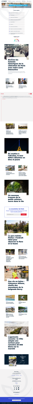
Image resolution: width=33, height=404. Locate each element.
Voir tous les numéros (22, 362)
